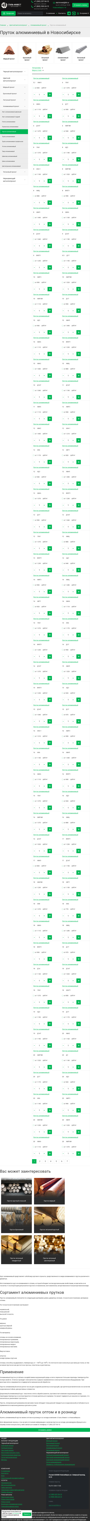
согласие (16, 1513)
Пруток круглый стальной (16, 1201)
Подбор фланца (6, 1492)
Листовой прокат (7, 1450)
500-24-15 (41, 6)
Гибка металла (6, 1488)
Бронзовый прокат (10, 93)
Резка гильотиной (7, 1499)
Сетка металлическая (9, 1457)
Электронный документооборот (12, 1478)
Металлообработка (8, 1485)
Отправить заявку (45, 1430)
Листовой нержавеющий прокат (58, 1457)
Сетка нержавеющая (53, 1462)
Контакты (62, 13)
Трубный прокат (7, 1448)
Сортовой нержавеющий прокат (57, 1460)
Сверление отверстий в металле (12, 1490)
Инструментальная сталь (10, 1453)
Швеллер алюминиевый (9, 156)
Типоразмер (36, 68)
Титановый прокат (10, 172)
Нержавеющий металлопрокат (9, 179)
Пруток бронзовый (16, 1230)
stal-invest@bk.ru (62, 3)
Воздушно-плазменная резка (11, 1504)
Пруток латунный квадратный (16, 1259)
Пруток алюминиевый (41, 78)
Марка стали (36, 70)
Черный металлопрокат (13, 72)
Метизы (4, 1460)
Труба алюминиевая (8, 136)
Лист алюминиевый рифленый (11, 112)
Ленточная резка (7, 1497)
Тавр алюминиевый (8, 151)
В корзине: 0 (84, 13)
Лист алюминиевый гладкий (11, 117)
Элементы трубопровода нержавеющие (60, 1464)
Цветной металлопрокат (18, 25)
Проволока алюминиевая (10, 126)
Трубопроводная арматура (11, 1455)
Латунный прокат (9, 100)
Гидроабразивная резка (10, 1507)
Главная (3, 25)
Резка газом (5, 1502)
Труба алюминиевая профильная (12, 141)
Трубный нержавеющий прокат (57, 1455)
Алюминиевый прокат (39, 25)
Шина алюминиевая (8, 161)
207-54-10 (41, 1)
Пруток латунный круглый (49, 1230)
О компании (50, 13)
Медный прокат (8, 87)
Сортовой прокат (7, 1446)
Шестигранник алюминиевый (11, 166)
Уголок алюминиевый (9, 146)
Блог (3, 1476)
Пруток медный (49, 1201)
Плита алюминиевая (8, 122)
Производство (6, 1483)
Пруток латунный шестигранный (49, 1259)
